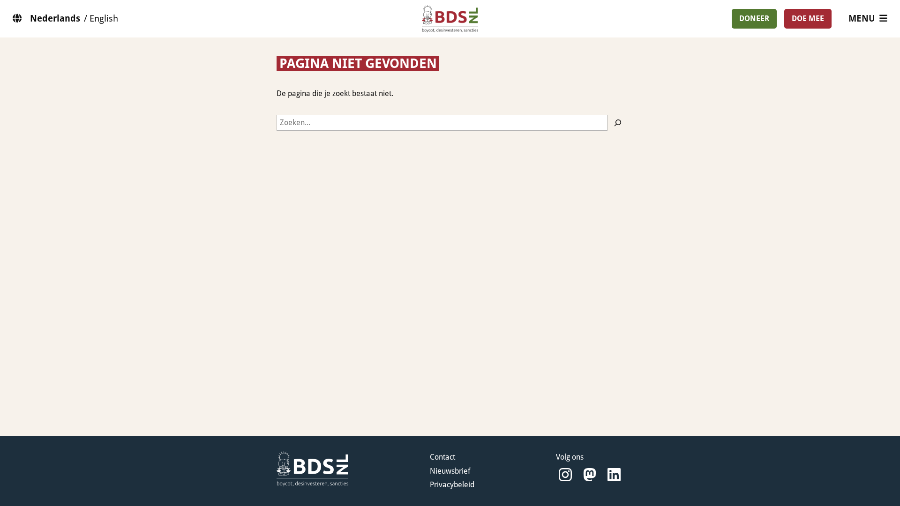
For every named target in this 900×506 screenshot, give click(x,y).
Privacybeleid (452, 484)
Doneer (754, 18)
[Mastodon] (589, 475)
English (104, 18)
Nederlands (55, 18)
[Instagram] (565, 475)
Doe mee (808, 18)
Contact (442, 457)
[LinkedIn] (614, 475)
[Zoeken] (617, 123)
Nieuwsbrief (450, 471)
